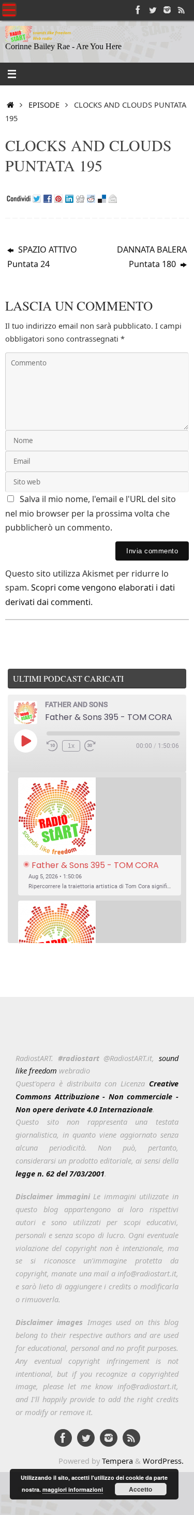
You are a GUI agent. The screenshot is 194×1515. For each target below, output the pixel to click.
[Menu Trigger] (9, 10)
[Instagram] (167, 10)
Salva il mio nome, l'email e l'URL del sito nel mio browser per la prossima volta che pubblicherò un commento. (90, 513)
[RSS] (181, 10)
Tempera (117, 1460)
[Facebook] (138, 10)
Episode (43, 104)
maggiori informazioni (72, 1489)
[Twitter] (152, 10)
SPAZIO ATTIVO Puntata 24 (42, 257)
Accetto (140, 1489)
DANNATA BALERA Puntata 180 (152, 257)
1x (71, 745)
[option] (99, 836)
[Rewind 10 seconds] (52, 746)
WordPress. (163, 1460)
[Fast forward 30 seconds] (90, 746)
